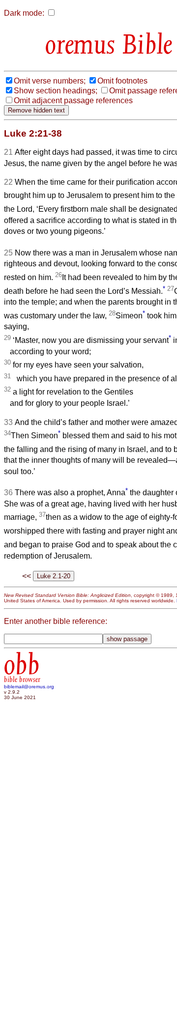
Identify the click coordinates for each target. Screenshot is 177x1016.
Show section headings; (55, 90)
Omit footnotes (122, 81)
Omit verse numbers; (50, 81)
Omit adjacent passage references (73, 100)
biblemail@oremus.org (29, 686)
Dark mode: (24, 13)
